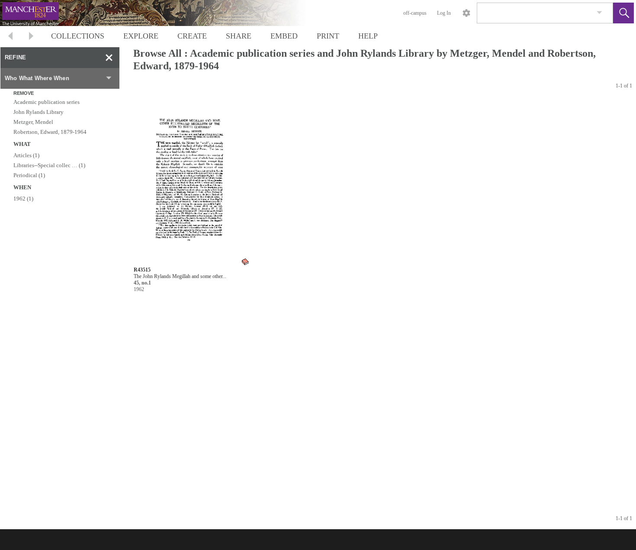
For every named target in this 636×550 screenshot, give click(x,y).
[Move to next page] (31, 37)
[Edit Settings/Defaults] (466, 13)
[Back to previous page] (10, 37)
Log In (444, 13)
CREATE (192, 36)
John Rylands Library (38, 112)
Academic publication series (46, 102)
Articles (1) (26, 155)
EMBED (284, 36)
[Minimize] (109, 57)
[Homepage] (163, 13)
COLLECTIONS (77, 36)
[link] (599, 13)
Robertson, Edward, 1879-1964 (50, 132)
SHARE (238, 36)
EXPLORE (140, 36)
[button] (623, 13)
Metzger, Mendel (33, 122)
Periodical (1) (29, 175)
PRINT (328, 36)
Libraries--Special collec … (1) (49, 165)
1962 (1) (23, 198)
